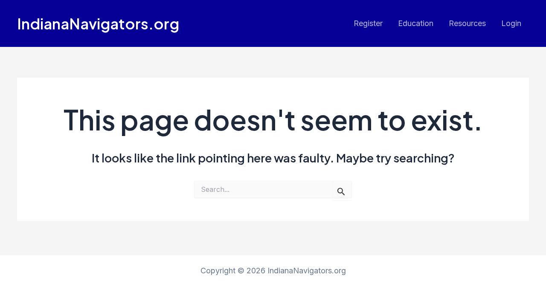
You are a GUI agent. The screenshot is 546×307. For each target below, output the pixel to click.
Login (511, 23)
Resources (467, 23)
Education (415, 23)
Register (368, 23)
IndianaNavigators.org (98, 23)
